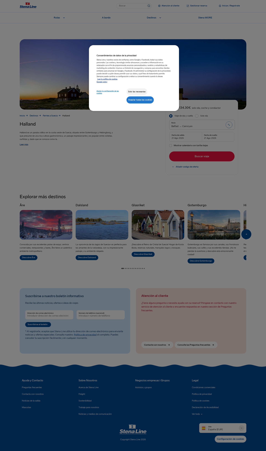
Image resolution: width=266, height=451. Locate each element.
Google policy (102, 82)
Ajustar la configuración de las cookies (108, 92)
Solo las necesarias (137, 91)
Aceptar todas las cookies (140, 100)
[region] (134, 78)
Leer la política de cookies (107, 79)
